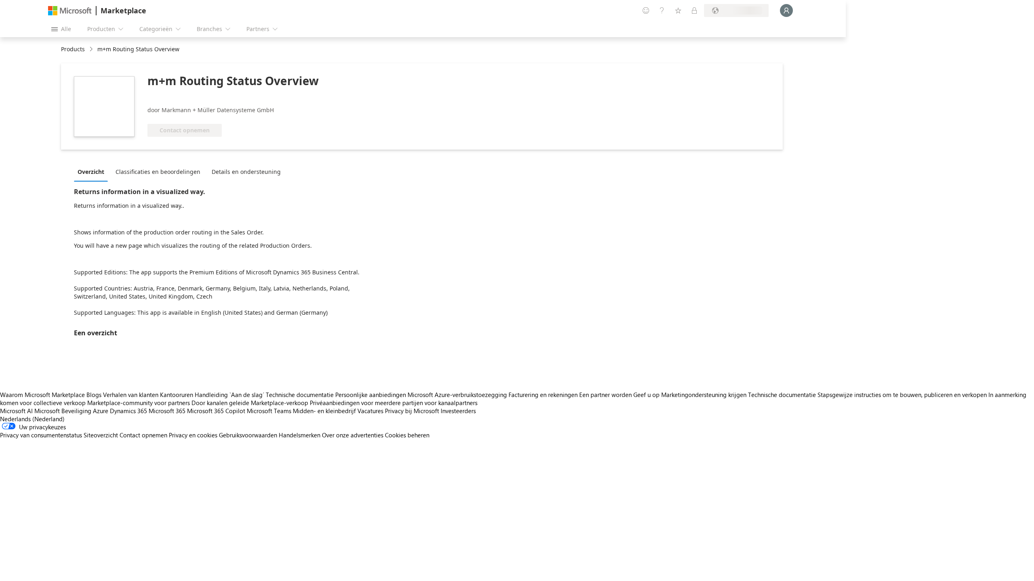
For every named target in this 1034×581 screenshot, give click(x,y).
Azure (100, 411)
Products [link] (73, 49)
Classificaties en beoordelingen (158, 172)
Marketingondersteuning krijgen (703, 395)
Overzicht (91, 172)
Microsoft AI (16, 411)
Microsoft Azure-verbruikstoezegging (458, 395)
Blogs (93, 395)
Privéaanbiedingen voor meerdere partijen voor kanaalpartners (393, 403)
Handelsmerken (299, 435)
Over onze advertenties (352, 435)
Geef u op (646, 395)
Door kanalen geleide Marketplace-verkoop (249, 403)
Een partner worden (605, 395)
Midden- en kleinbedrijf (324, 411)
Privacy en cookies (193, 435)
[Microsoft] (70, 10)
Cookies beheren (407, 435)
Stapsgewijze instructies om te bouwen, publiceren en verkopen (902, 395)
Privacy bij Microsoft (412, 411)
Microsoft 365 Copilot (216, 411)
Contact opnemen (143, 435)
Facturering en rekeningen (543, 395)
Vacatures (370, 411)
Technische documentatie (300, 395)
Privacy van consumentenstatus (41, 435)
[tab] (93, 171)
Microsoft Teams (269, 411)
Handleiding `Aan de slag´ (229, 395)
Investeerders (458, 411)
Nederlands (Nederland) (32, 419)
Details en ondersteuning (246, 172)
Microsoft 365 (167, 411)
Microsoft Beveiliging (62, 411)
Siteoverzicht (101, 435)
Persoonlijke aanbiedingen (370, 395)
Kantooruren (176, 395)
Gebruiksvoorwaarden (248, 435)
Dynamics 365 (128, 411)
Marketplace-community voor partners (138, 403)
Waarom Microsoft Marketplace (42, 395)
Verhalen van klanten (130, 395)
